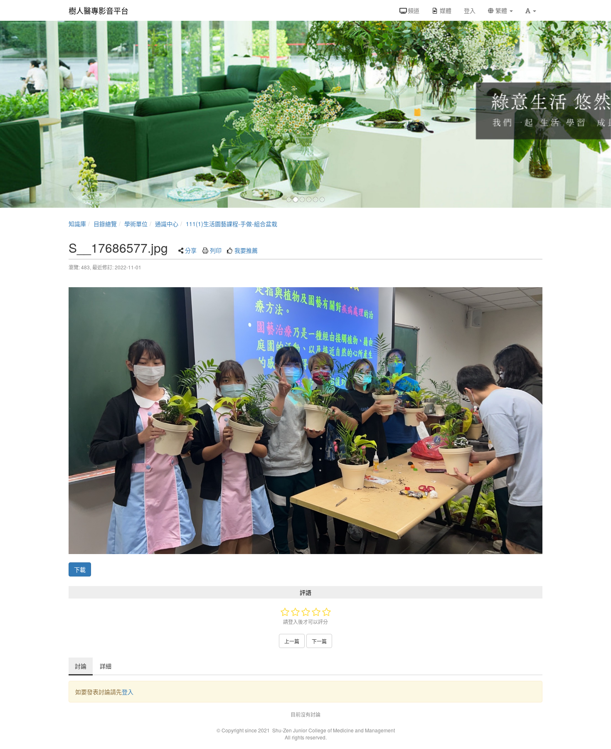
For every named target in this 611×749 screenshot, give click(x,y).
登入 (127, 691)
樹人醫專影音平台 (98, 10)
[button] (530, 10)
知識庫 (77, 223)
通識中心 (166, 223)
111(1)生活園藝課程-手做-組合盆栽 (231, 223)
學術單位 (136, 223)
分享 (191, 250)
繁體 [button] (501, 10)
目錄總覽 (105, 223)
